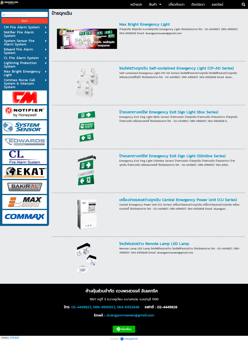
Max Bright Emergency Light (144, 24)
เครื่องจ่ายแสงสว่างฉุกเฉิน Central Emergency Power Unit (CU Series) (178, 200)
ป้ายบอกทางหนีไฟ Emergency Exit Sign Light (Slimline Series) (172, 156)
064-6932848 (128, 307)
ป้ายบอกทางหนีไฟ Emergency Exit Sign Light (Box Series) (168, 112)
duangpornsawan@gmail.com (130, 315)
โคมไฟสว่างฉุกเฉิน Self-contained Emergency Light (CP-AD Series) (176, 68)
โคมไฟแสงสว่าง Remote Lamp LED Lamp (154, 244)
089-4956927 (104, 307)
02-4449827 (81, 307)
